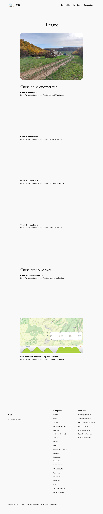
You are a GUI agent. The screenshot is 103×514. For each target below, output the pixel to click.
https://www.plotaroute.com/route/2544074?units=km (42, 139)
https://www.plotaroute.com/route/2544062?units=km (42, 95)
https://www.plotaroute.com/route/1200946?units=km (42, 228)
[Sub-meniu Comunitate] (94, 5)
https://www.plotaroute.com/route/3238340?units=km (42, 359)
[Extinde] (80, 321)
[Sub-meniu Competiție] (70, 5)
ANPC (48, 504)
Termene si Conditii (38, 504)
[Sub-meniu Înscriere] (81, 5)
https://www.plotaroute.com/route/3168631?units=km (42, 278)
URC (18, 5)
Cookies (28, 504)
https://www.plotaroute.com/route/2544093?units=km (42, 183)
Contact (54, 504)
